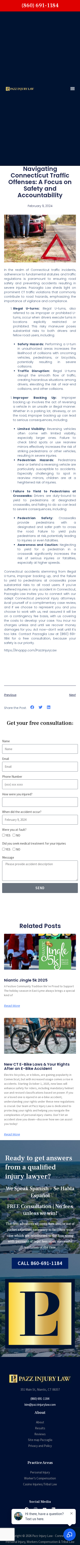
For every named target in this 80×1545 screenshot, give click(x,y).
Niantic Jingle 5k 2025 (26, 980)
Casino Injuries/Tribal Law (40, 1484)
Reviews (40, 1434)
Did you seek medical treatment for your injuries (34, 843)
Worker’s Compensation (40, 1478)
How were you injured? (17, 794)
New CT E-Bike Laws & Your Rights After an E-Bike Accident (37, 1066)
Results (40, 1428)
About (40, 1422)
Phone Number (12, 777)
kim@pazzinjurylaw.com (40, 1405)
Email (5, 759)
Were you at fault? (14, 830)
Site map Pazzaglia (40, 1440)
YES (8, 835)
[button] (72, 88)
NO (18, 835)
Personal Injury (40, 1472)
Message (8, 857)
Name (6, 741)
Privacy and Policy (40, 1446)
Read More (12, 1005)
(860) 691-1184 (40, 1399)
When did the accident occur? (21, 812)
